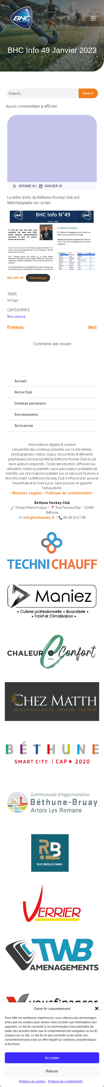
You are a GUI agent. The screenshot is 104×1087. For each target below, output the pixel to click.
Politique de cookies (32, 1081)
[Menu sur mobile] (93, 18)
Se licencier (24, 426)
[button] (96, 1008)
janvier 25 (53, 186)
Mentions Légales (27, 493)
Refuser (52, 1071)
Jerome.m (26, 186)
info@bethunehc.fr (39, 518)
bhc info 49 (15, 278)
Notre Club (23, 392)
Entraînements (26, 414)
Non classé (16, 317)
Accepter (52, 1058)
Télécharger (38, 278)
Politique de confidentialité (65, 1081)
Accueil (20, 381)
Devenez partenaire (30, 403)
